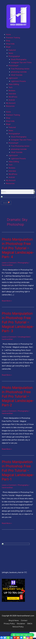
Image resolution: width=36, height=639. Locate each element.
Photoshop (12, 66)
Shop (8, 41)
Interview (12, 94)
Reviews (11, 90)
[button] (22, 635)
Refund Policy (18, 627)
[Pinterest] (14, 637)
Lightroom (12, 78)
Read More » (7, 300)
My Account (11, 103)
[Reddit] (18, 637)
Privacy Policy (9, 624)
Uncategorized (24, 337)
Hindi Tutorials (16, 75)
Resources (10, 106)
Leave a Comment (9, 263)
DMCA (29, 624)
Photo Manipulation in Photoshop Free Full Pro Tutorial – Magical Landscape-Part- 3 (18, 322)
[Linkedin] (11, 637)
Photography (13, 56)
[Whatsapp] (8, 637)
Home (8, 34)
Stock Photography (18, 59)
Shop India (10, 44)
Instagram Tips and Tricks (21, 62)
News (10, 53)
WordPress (12, 97)
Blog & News (14, 620)
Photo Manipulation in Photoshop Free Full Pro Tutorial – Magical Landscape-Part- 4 (18, 248)
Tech (10, 87)
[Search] (34, 191)
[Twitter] (4, 637)
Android (11, 100)
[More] (31, 637)
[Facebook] (1, 637)
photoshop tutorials (19, 72)
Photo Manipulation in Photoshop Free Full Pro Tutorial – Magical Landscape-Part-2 (18, 396)
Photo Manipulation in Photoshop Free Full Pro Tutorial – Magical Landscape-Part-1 (18, 470)
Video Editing (13, 84)
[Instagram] (27, 637)
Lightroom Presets (18, 81)
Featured (12, 50)
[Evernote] (24, 637)
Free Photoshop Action (20, 69)
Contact (24, 620)
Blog (8, 47)
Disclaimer (21, 624)
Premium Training (13, 38)
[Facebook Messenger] (21, 637)
